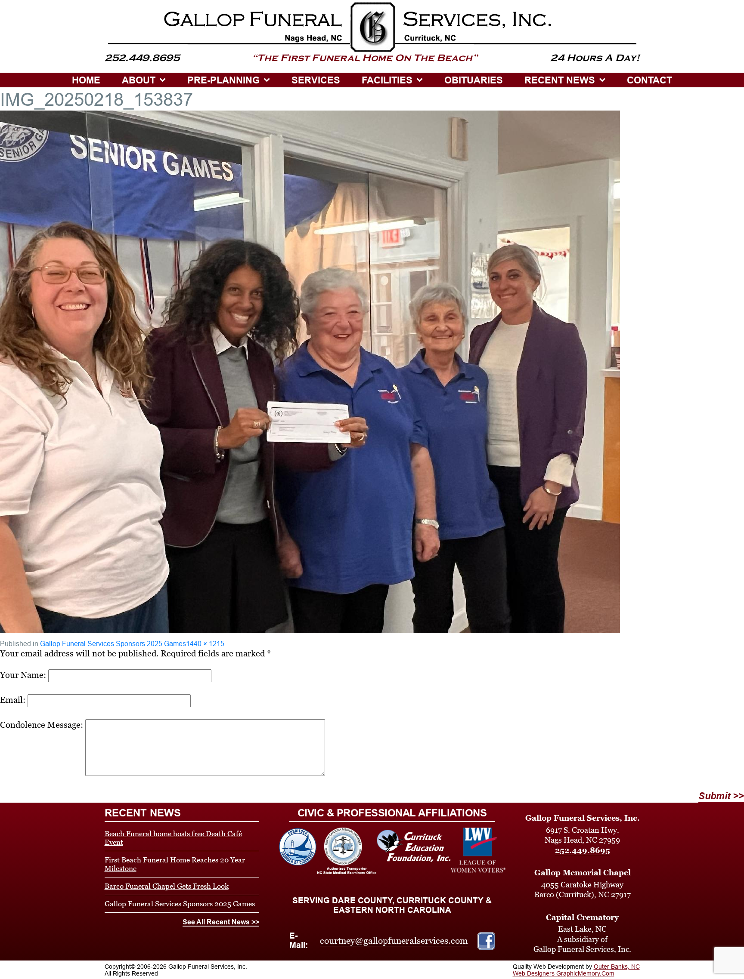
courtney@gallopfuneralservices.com (394, 941)
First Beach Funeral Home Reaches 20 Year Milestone (175, 864)
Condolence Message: (41, 725)
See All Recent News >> (221, 922)
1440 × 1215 (205, 643)
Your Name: (23, 675)
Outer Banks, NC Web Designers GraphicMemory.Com (576, 970)
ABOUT (138, 80)
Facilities (387, 80)
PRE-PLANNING (223, 80)
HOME (86, 80)
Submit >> (721, 796)
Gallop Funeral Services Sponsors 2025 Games (113, 643)
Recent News (559, 80)
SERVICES (315, 80)
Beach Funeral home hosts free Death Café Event (173, 838)
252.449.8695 (582, 850)
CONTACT (649, 80)
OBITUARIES (473, 80)
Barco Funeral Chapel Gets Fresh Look (167, 886)
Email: (12, 700)
